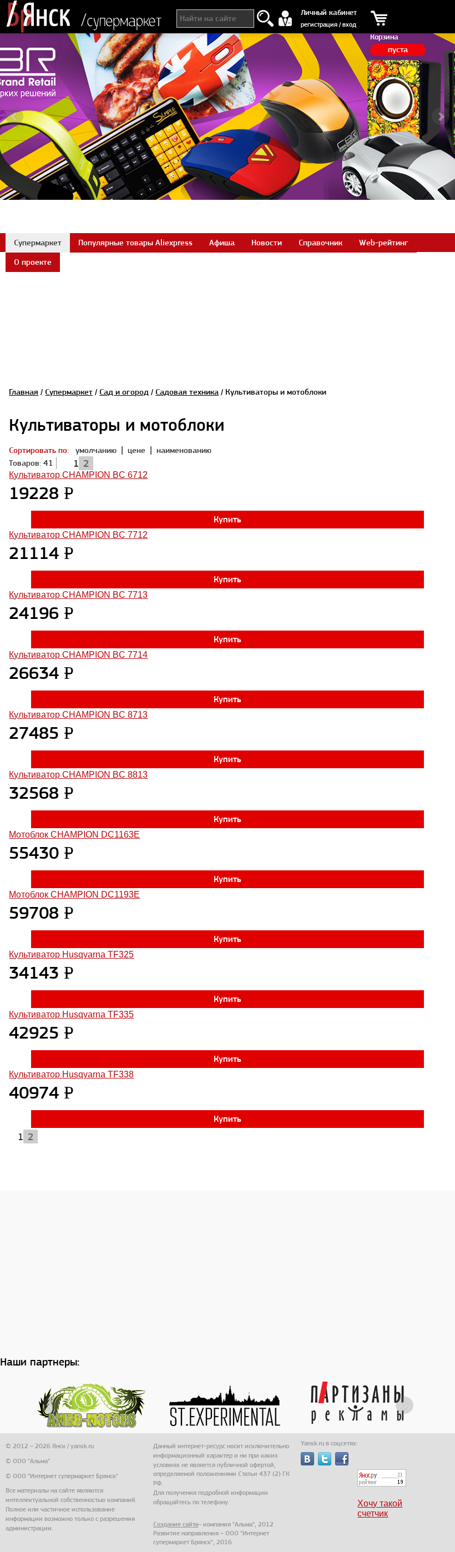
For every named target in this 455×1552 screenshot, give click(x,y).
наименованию (183, 450)
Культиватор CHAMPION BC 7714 (78, 654)
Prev (14, 116)
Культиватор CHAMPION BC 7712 (78, 535)
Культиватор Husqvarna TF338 (71, 1074)
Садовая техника (187, 392)
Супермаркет (69, 392)
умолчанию (96, 450)
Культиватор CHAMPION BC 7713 (78, 594)
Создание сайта (175, 1524)
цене (138, 450)
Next (440, 116)
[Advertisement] (227, 296)
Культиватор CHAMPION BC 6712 (78, 475)
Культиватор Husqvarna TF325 (71, 954)
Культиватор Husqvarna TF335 (71, 1014)
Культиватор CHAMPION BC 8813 (78, 774)
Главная (23, 392)
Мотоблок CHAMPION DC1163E (74, 834)
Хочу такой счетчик (379, 1508)
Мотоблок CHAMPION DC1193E (74, 894)
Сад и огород (124, 392)
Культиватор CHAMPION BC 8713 (78, 714)
